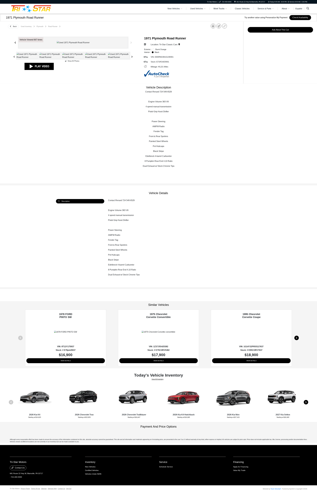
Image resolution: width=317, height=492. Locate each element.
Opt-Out (68, 489)
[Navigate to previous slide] (15, 42)
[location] (235, 2)
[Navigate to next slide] (131, 42)
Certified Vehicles (92, 470)
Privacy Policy (25, 489)
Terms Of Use (35, 489)
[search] (308, 8)
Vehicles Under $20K (93, 474)
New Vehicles (90, 467)
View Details (66, 361)
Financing (238, 462)
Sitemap (44, 489)
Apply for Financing (240, 467)
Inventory (90, 462)
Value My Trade (239, 470)
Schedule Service (166, 467)
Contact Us (19, 468)
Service (163, 462)
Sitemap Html (52, 489)
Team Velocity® (276, 489)
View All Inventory (157, 379)
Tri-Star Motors (15, 489)
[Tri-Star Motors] (31, 8)
